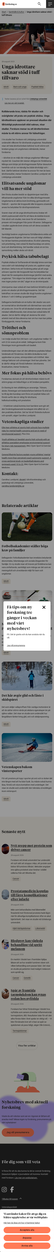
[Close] (44, 607)
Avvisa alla (27, 1245)
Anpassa (27, 1237)
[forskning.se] (8, 4)
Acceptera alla (27, 1230)
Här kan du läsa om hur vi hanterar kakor (22, 1223)
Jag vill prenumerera (16, 645)
